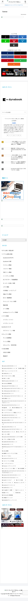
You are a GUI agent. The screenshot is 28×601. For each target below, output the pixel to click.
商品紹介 (5, 356)
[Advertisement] (14, 565)
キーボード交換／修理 (9, 283)
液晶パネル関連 (7, 294)
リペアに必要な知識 (7, 254)
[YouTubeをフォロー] (20, 56)
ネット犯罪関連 (7, 338)
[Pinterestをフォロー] (7, 60)
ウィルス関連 (6, 341)
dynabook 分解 (7, 261)
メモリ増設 (6, 287)
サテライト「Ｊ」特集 (9, 330)
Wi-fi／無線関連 (7, 298)
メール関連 (6, 309)
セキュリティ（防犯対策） (10, 345)
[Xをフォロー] (20, 53)
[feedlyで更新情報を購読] (18, 135)
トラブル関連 (5, 316)
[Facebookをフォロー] (7, 56)
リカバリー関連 (7, 269)
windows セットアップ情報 (10, 312)
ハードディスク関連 (8, 276)
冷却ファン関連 (7, 272)
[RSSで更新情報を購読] (14, 64)
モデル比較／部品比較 (7, 250)
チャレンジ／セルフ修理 (9, 301)
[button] (14, 45)
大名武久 (14, 123)
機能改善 (5, 305)
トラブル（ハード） (8, 323)
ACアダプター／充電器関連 (10, 279)
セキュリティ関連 (6, 334)
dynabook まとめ (6, 327)
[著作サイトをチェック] (7, 53)
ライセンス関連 (7, 265)
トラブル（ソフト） (8, 319)
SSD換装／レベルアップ (9, 290)
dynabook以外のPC (8, 258)
